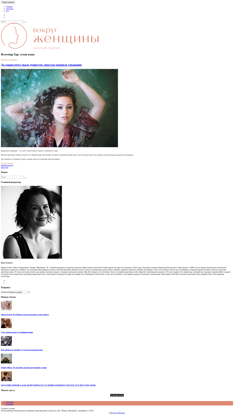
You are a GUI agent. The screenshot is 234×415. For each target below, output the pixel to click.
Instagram (9, 404)
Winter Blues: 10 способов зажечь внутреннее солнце (24, 368)
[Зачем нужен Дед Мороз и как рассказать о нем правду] (6, 310)
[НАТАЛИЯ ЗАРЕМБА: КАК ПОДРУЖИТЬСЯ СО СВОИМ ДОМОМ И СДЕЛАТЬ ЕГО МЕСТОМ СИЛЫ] (6, 380)
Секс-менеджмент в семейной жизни (17, 332)
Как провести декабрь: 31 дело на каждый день (22, 350)
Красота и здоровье (9, 60)
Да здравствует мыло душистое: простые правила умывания (41, 64)
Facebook (9, 402)
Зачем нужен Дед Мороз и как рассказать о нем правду (25, 315)
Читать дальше (7, 163)
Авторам (9, 9)
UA (7, 11)
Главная (9, 7)
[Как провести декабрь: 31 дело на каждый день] (6, 345)
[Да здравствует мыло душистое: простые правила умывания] (59, 146)
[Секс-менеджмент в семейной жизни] (6, 327)
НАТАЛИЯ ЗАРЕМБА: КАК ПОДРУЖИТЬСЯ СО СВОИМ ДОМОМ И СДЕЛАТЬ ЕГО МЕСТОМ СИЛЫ (48, 385)
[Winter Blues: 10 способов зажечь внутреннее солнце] (6, 363)
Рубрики (4, 292)
